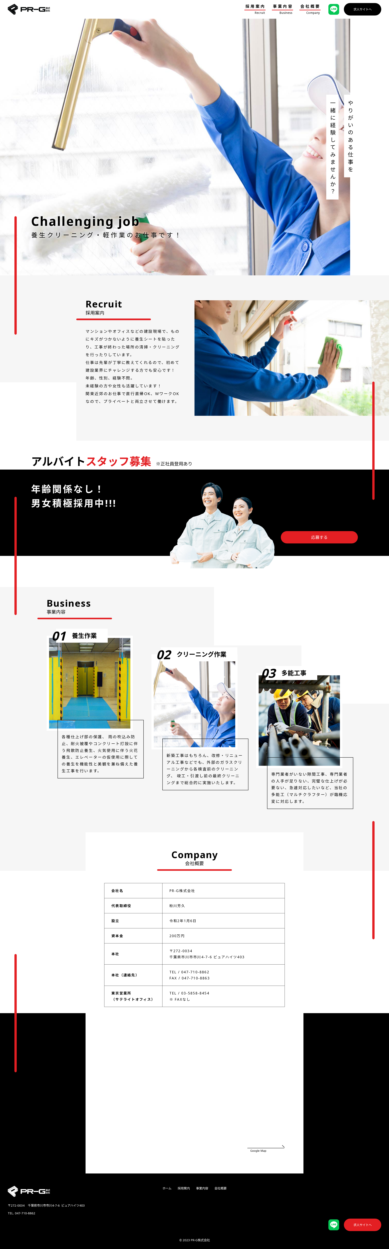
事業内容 (202, 1188)
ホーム (166, 1188)
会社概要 (220, 1188)
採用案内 (184, 1188)
